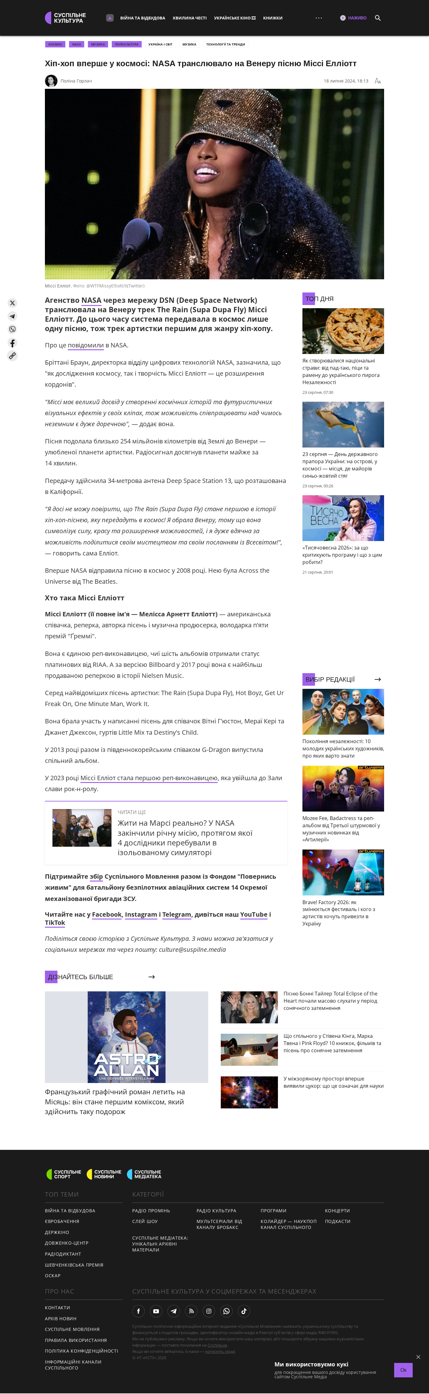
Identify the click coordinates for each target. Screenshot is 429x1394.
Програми (274, 1211)
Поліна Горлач (76, 81)
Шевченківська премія (74, 1265)
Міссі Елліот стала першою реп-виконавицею (149, 778)
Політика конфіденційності (81, 1351)
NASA (76, 44)
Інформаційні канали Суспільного (73, 1365)
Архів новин (61, 1319)
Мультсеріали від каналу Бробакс (219, 1224)
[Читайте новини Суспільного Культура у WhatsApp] (226, 1311)
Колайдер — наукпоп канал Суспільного (289, 1224)
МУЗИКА (98, 44)
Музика (189, 44)
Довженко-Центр (67, 1243)
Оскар (53, 1276)
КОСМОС (55, 44)
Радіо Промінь (151, 1211)
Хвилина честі (190, 18)
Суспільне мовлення (72, 1329)
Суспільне (217, 1345)
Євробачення (62, 1221)
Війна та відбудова (142, 18)
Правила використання (76, 1340)
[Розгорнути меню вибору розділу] (110, 18)
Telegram (176, 914)
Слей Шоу (145, 1221)
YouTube (254, 914)
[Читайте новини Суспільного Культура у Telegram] (173, 1311)
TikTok (55, 922)
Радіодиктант (63, 1254)
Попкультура (126, 44)
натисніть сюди (220, 1351)
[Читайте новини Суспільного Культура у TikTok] (244, 1311)
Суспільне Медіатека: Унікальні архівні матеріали (160, 1243)
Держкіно (57, 1232)
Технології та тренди (225, 44)
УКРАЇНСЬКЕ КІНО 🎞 (235, 18)
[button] (12, 303)
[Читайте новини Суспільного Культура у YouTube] (156, 1311)
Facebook (107, 914)
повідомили (86, 345)
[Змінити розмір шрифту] (378, 81)
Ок (403, 1370)
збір (96, 876)
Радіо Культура (216, 1211)
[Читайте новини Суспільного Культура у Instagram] (209, 1311)
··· (319, 17)
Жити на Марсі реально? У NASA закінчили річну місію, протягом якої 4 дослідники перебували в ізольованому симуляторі (185, 837)
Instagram (141, 914)
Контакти (57, 1308)
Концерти (337, 1211)
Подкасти (338, 1221)
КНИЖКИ (273, 18)
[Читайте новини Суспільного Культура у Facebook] (138, 1311)
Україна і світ (160, 44)
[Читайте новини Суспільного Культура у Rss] (191, 1311)
